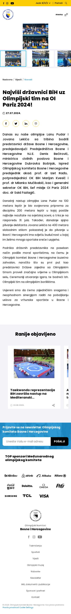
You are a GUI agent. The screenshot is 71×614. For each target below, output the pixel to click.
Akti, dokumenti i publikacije (35, 584)
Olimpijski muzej (35, 565)
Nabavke (35, 571)
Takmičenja (35, 545)
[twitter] (16, 123)
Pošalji (59, 441)
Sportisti (35, 552)
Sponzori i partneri (35, 590)
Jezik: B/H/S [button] (42, 3)
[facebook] (6, 123)
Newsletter (35, 577)
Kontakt (35, 597)
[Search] (65, 3)
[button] (68, 26)
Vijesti (18, 79)
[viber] (36, 123)
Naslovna (7, 79)
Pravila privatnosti (11, 607)
